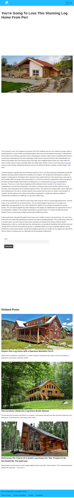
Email (5, 239)
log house (53, 182)
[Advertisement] (37, 42)
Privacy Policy (6, 495)
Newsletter (39, 495)
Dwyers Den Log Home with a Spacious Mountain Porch (27, 351)
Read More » (21, 467)
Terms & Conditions (19, 495)
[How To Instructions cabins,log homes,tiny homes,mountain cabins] (6, 3)
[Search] (71, 3)
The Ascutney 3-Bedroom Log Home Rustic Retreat (25, 411)
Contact (30, 495)
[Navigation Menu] (67, 2)
